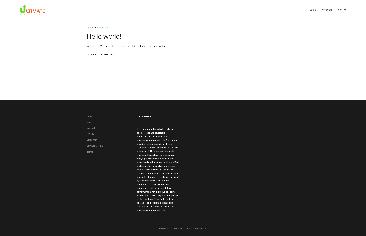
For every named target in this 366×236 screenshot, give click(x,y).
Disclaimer (92, 140)
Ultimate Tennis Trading (32, 9)
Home (90, 116)
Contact (91, 128)
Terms (90, 152)
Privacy (90, 134)
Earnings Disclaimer (96, 146)
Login (89, 122)
